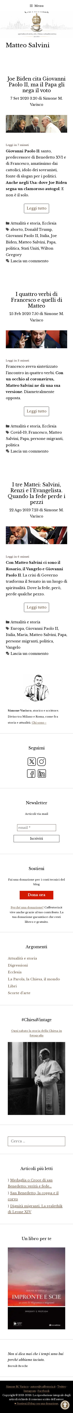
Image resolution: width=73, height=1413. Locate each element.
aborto (17, 229)
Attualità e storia (25, 223)
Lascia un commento (29, 261)
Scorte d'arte (19, 993)
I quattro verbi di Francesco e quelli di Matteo (36, 300)
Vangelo (13, 647)
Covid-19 (19, 432)
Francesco (37, 432)
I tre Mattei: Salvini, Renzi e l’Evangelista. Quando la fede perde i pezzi (36, 493)
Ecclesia (49, 223)
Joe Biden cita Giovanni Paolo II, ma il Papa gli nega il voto (36, 85)
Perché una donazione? (27, 907)
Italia (44, 236)
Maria (22, 635)
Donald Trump (38, 229)
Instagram (30, 1390)
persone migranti (46, 439)
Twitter (61, 1386)
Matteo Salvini (31, 242)
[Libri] (36, 688)
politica (12, 248)
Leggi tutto (37, 208)
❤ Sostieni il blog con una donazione (36, 1403)
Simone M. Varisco (17, 1386)
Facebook (43, 1390)
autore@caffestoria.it (42, 1386)
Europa (17, 628)
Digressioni (18, 965)
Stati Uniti (30, 248)
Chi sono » (39, 722)
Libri (12, 986)
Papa (51, 242)
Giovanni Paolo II (22, 236)
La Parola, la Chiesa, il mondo (34, 979)
